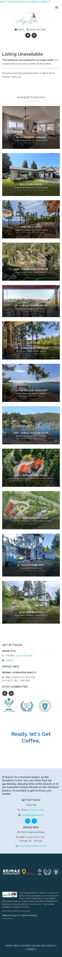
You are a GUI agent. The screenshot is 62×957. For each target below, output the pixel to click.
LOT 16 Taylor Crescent (31, 390)
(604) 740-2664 (37, 29)
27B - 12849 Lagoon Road (31, 348)
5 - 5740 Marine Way (31, 564)
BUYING (12, 1)
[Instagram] (34, 35)
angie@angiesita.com (33, 815)
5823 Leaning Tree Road (31, 475)
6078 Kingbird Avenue (31, 137)
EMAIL (21, 29)
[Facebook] (28, 35)
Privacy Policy (7, 918)
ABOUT (3, 1)
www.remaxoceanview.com (32, 846)
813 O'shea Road (31, 184)
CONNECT (45, 1)
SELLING (21, 1)
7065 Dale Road (31, 226)
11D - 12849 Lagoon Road (31, 269)
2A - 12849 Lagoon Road (31, 305)
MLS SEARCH (32, 1)
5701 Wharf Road (31, 612)
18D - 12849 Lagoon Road (31, 432)
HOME (9, 945)
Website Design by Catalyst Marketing (19, 915)
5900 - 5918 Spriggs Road (31, 517)
